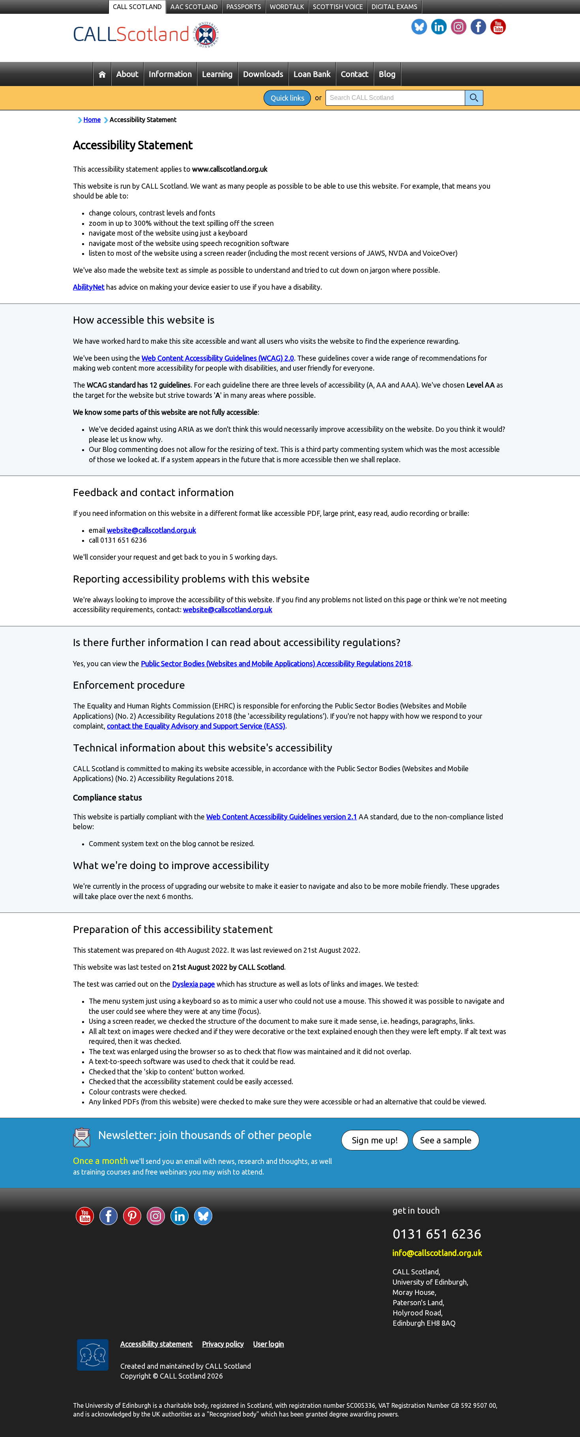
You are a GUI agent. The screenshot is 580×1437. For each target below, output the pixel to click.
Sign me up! (375, 1140)
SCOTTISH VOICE (338, 6)
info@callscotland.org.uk (437, 1252)
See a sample (445, 1140)
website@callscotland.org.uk (151, 530)
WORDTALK (287, 6)
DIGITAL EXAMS (394, 6)
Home (92, 119)
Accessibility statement (156, 1344)
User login (268, 1344)
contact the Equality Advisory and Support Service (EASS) (196, 726)
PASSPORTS (243, 6)
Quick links (287, 98)
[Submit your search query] (474, 98)
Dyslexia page (193, 984)
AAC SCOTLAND (194, 6)
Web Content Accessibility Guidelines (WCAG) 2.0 (218, 358)
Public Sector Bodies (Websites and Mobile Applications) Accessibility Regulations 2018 (276, 663)
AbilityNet (89, 287)
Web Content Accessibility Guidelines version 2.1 (281, 817)
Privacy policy (223, 1344)
